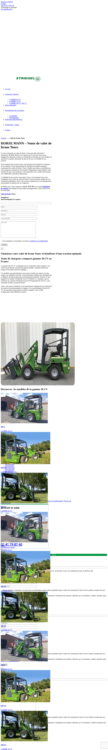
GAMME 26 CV (6, 431)
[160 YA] (25, 463)
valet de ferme (6, 194)
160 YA (3, 468)
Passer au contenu (7, 2)
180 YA (3, 507)
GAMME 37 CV (57, 493)
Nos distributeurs (6, 9)
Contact (3, 4)
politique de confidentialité (39, 241)
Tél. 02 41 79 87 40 (7, 5)
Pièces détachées (92, 493)
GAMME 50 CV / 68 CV (74, 493)
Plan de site (67, 501)
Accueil (3, 138)
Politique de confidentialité (53, 501)
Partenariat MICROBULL (62, 494)
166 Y (3, 427)
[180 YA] (24, 503)
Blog (94, 494)
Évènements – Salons (81, 494)
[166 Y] (24, 423)
